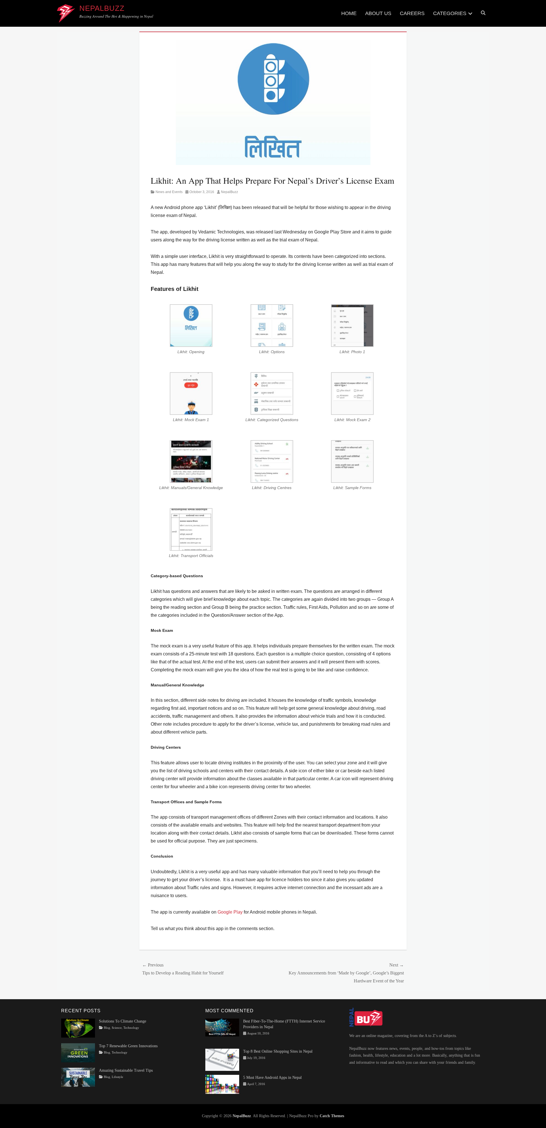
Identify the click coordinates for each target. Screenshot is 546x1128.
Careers (412, 13)
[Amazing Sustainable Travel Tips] (78, 1077)
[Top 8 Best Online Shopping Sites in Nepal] (222, 1059)
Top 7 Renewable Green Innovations (128, 1046)
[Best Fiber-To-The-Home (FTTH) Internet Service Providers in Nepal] (222, 1027)
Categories (449, 13)
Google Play (230, 912)
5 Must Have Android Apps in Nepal (272, 1077)
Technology (131, 1027)
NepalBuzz (102, 8)
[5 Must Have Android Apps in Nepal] (222, 1084)
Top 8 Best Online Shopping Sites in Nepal (278, 1051)
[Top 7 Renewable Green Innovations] (78, 1052)
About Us (378, 13)
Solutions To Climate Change (122, 1021)
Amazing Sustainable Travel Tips (126, 1070)
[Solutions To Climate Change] (78, 1028)
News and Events (169, 192)
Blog (107, 1027)
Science (117, 1027)
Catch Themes (332, 1116)
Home (349, 13)
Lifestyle (117, 1077)
